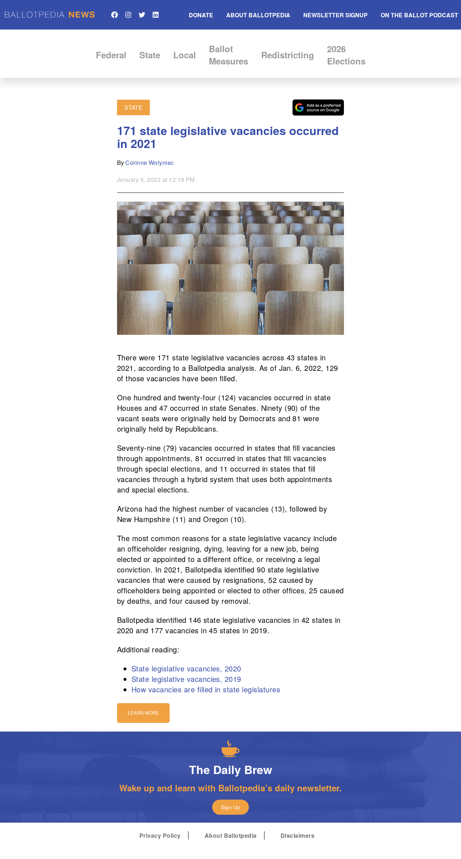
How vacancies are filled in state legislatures (205, 689)
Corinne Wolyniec (149, 162)
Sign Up (230, 807)
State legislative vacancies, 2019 (186, 679)
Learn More (143, 713)
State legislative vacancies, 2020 (186, 668)
